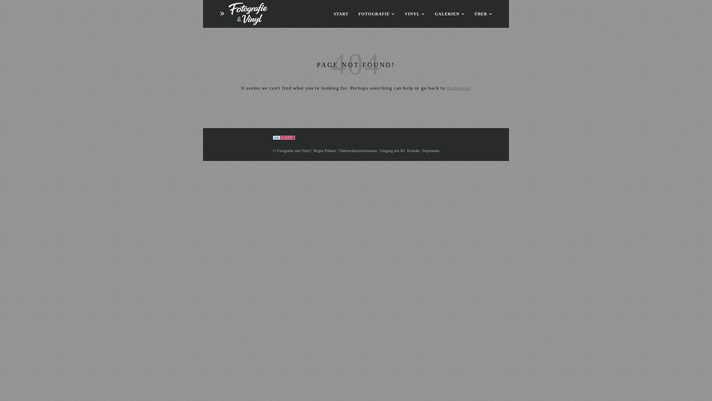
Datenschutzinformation (358, 151)
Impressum (430, 151)
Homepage (459, 88)
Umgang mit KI (392, 151)
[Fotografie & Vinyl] (248, 14)
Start (341, 14)
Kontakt (413, 151)
